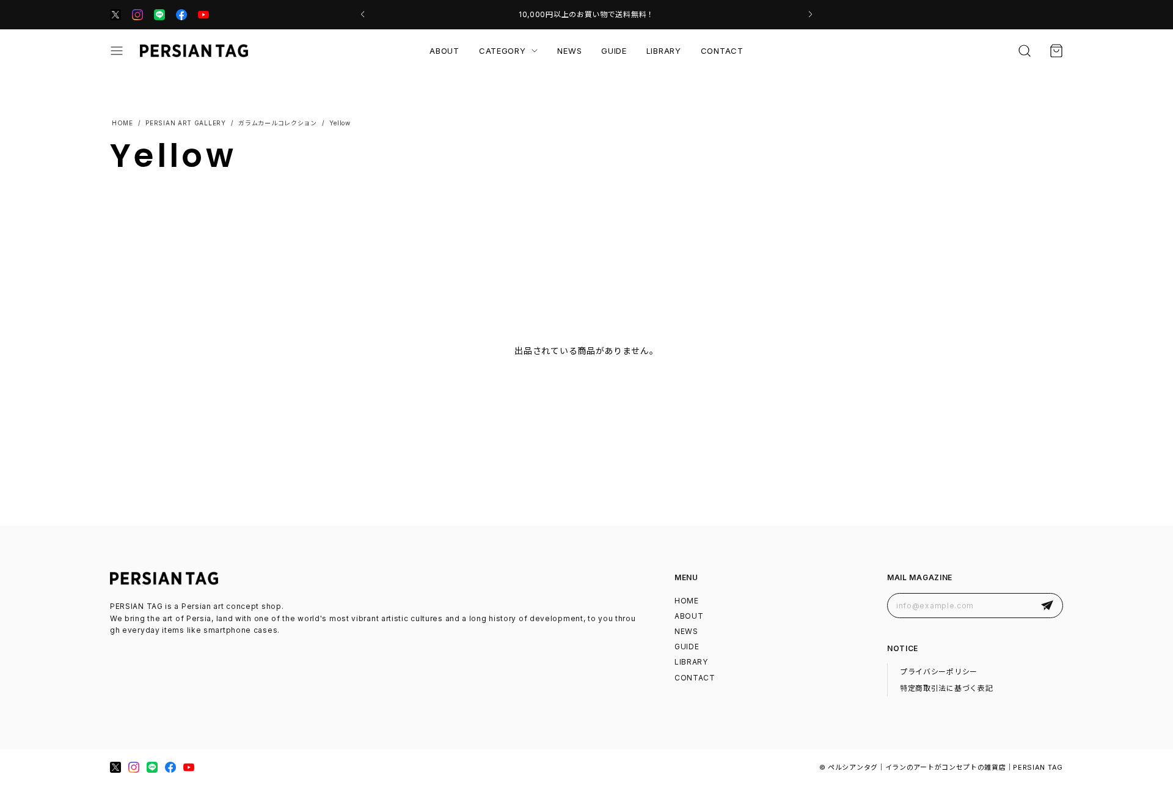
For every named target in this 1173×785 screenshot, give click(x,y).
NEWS (569, 51)
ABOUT (444, 51)
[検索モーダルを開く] (1024, 50)
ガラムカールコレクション (277, 123)
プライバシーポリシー (939, 671)
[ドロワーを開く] (116, 50)
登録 (1047, 605)
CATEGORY (502, 51)
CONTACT (722, 51)
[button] (362, 14)
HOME (686, 600)
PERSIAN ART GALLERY (185, 123)
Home (121, 123)
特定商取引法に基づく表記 (946, 688)
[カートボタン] (1056, 50)
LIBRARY (663, 51)
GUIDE (614, 51)
